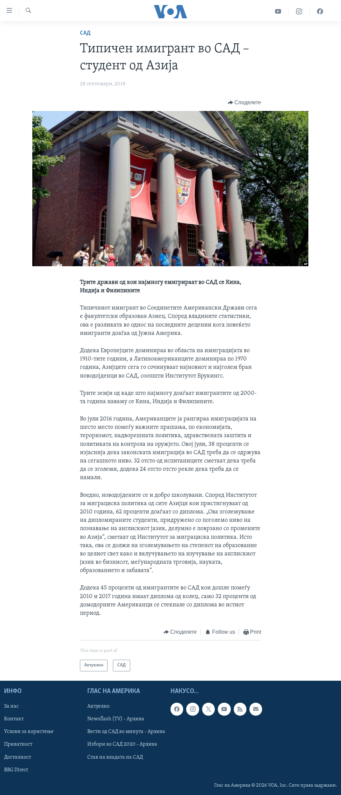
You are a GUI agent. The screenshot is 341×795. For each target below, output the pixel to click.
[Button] (244, 102)
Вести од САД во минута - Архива (126, 731)
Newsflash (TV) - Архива (115, 719)
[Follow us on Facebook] (176, 709)
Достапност (17, 757)
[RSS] (240, 709)
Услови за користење (29, 731)
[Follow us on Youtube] (224, 709)
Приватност (18, 744)
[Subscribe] (255, 709)
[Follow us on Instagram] (192, 709)
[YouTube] (278, 11)
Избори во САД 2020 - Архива (122, 744)
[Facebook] (320, 11)
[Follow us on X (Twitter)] (208, 709)
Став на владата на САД (115, 757)
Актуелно (98, 706)
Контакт (14, 719)
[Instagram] (299, 11)
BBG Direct (16, 769)
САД (85, 33)
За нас (11, 706)
